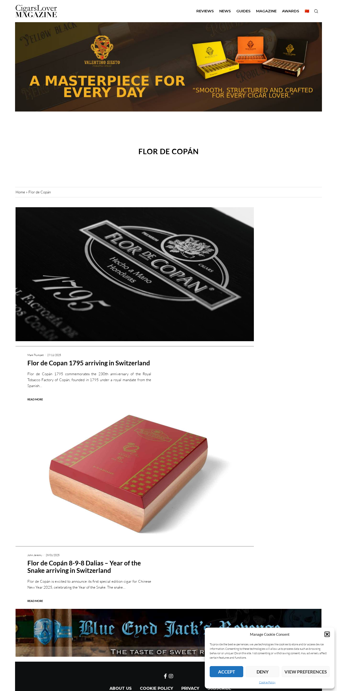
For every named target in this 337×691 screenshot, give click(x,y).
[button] (327, 634)
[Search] (316, 11)
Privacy (190, 688)
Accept (226, 671)
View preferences (305, 671)
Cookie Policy (267, 682)
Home (20, 192)
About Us (121, 688)
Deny (263, 671)
